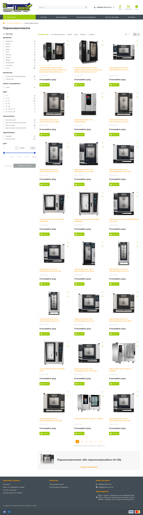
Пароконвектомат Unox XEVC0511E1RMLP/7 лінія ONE (120, 171)
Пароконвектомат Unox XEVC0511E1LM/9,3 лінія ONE (119, 420)
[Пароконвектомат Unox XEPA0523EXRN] (89, 104)
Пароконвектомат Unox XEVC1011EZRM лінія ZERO (119, 121)
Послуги (43, 17)
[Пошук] (86, 7)
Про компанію (61, 17)
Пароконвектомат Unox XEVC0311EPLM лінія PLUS (119, 69)
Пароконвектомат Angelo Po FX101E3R (120, 370)
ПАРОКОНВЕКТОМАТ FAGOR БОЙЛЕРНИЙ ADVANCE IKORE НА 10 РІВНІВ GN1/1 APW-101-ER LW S (88, 70)
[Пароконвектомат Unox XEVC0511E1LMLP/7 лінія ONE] (54, 253)
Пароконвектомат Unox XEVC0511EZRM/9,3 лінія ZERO (120, 320)
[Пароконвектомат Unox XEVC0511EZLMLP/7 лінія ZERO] (89, 353)
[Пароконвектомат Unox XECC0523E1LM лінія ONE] (89, 154)
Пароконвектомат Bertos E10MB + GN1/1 (52, 370)
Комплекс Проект (11, 480)
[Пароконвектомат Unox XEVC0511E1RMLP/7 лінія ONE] (123, 154)
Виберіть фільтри (24, 166)
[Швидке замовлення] (53, 84)
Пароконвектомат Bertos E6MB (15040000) (51, 220)
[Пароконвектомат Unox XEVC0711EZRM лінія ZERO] (54, 104)
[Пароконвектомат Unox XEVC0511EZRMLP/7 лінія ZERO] (54, 403)
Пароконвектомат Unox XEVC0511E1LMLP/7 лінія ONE (50, 270)
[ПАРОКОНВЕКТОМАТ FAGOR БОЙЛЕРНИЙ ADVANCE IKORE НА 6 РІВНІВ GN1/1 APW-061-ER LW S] (54, 52)
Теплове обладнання (14, 23)
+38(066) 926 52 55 (103, 7)
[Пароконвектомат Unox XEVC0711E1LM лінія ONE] (123, 204)
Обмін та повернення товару (13, 487)
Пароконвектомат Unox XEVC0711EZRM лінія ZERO (49, 121)
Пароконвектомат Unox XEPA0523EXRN (83, 121)
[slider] (4, 153)
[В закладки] (67, 41)
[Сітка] (135, 34)
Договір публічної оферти (12, 493)
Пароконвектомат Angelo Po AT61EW (88, 419)
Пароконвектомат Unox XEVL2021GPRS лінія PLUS (119, 270)
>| (100, 442)
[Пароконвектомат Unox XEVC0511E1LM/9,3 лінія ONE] (123, 403)
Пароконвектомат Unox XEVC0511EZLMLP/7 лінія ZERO (85, 370)
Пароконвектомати (56, 484)
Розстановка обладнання (86, 17)
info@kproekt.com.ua (105, 487)
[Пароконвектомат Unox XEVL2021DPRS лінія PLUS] (54, 303)
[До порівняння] (67, 45)
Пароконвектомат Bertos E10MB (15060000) (86, 220)
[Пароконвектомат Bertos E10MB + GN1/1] (54, 353)
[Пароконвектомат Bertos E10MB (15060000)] (89, 204)
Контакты (131, 17)
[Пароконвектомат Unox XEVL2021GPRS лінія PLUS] (123, 253)
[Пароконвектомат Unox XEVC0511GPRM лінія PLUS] (89, 303)
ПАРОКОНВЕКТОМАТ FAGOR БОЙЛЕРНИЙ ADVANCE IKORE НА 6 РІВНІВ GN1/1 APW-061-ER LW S (53, 70)
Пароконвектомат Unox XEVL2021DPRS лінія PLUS (49, 320)
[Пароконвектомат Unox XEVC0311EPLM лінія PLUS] (123, 52)
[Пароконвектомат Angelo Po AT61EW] (89, 403)
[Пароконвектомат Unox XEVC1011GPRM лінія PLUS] (54, 154)
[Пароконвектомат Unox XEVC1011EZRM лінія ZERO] (123, 104)
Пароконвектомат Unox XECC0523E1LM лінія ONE (83, 171)
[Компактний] (138, 34)
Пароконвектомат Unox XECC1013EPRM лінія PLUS (84, 270)
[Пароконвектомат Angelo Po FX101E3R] (123, 353)
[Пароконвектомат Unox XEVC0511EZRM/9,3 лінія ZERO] (123, 303)
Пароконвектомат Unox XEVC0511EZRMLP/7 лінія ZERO (50, 420)
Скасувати (8, 166)
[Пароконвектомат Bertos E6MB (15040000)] (54, 204)
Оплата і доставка (112, 17)
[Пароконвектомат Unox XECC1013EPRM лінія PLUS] (89, 253)
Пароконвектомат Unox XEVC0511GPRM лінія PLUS (84, 320)
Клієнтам (53, 480)
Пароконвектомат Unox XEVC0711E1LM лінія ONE (123, 220)
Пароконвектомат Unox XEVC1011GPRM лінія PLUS (49, 171)
